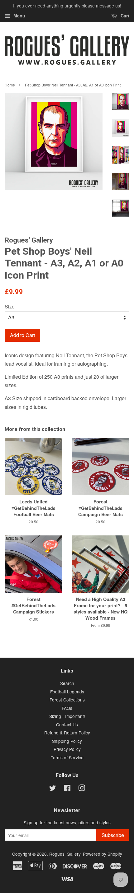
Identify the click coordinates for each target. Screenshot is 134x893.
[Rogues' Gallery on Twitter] (52, 789)
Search (67, 683)
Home (10, 84)
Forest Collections (67, 699)
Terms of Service (67, 757)
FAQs (67, 708)
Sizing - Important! (67, 716)
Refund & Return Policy (67, 732)
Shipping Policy (67, 741)
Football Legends (67, 691)
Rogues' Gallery (64, 854)
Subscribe (113, 835)
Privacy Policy (67, 749)
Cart (124, 15)
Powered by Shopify (102, 854)
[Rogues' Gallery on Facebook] (67, 789)
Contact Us (67, 724)
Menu (18, 15)
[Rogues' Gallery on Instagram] (81, 789)
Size (10, 306)
